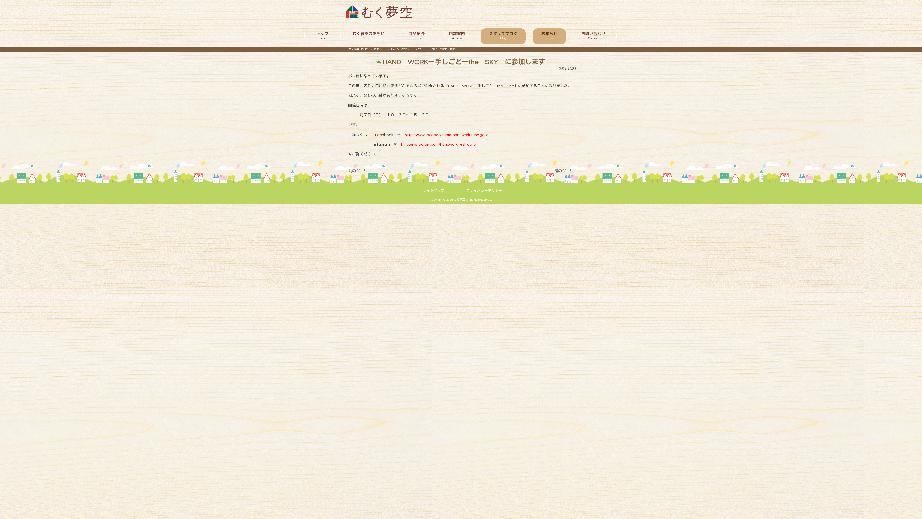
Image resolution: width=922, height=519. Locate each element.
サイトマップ (433, 190)
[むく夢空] (379, 17)
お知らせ (379, 49)
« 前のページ (357, 171)
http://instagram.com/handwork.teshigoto (438, 144)
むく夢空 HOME (358, 49)
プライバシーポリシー (484, 190)
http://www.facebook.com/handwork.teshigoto (447, 135)
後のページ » (565, 171)
